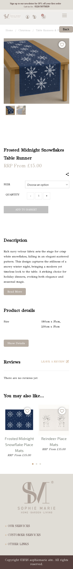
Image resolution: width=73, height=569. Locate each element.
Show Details (16, 343)
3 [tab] (40, 464)
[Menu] (64, 16)
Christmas (24, 30)
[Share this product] (67, 174)
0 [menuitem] (42, 15)
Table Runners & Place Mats (53, 30)
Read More (14, 291)
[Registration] (34, 15)
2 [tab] (36, 464)
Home (9, 30)
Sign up (13, 3)
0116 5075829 (41, 6)
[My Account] (27, 15)
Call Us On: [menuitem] (36, 6)
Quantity (12, 194)
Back (66, 29)
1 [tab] (33, 464)
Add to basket (26, 209)
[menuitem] (35, 3)
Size (7, 184)
